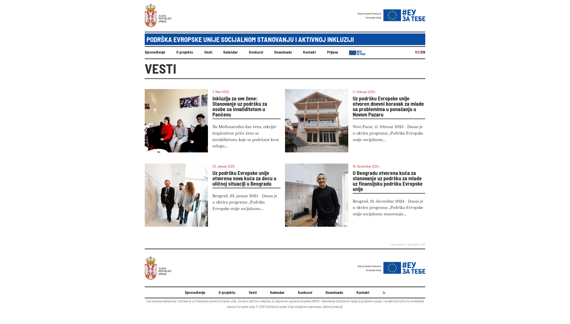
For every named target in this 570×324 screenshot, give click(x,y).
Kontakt (309, 52)
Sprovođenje (155, 52)
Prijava (332, 52)
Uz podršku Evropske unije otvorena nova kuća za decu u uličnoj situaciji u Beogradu (244, 178)
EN (423, 52)
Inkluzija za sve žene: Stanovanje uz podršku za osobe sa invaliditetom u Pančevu (239, 106)
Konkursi (256, 52)
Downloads (283, 52)
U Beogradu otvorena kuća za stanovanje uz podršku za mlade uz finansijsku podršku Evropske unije (388, 181)
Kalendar (230, 52)
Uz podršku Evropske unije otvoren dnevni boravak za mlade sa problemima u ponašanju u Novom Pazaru (388, 106)
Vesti (208, 52)
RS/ (418, 52)
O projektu (184, 52)
